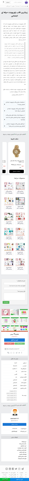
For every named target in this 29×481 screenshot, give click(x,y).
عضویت (21, 472)
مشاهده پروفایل (14, 424)
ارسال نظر (6, 302)
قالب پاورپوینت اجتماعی (11, 393)
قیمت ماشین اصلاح (22, 456)
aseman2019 (14, 418)
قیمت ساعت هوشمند (22, 448)
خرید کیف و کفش (22, 452)
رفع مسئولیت (13, 477)
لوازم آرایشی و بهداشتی (21, 450)
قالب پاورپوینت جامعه (11, 395)
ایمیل (17, 286)
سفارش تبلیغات (4, 472)
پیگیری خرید (13, 472)
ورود (21, 475)
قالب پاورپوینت (12, 391)
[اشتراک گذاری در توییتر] (19, 353)
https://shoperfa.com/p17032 (12, 349)
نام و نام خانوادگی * (21, 281)
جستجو (8, 2)
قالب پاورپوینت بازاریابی (11, 399)
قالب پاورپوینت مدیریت (11, 397)
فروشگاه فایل (14, 431)
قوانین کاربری (13, 475)
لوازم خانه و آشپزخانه (22, 458)
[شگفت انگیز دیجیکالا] (20, 135)
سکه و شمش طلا (22, 444)
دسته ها (17, 6)
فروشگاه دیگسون (22, 454)
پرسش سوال (19, 343)
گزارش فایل (9, 343)
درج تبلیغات (23, 442)
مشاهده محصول (16, 171)
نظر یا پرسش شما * (21, 291)
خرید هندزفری (23, 446)
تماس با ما (4, 477)
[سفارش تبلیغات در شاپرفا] (9, 135)
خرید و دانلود (14, 340)
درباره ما (4, 475)
